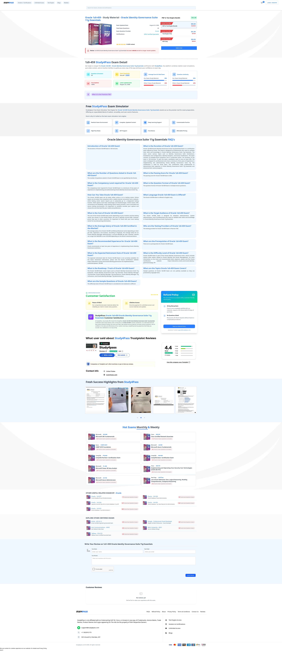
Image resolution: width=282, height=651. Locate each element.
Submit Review (190, 575)
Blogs (59, 3)
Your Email (146, 549)
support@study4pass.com (184, 330)
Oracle (157, 31)
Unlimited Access (39, 3)
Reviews (66, 3)
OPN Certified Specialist (151, 34)
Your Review (95, 555)
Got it (1, 650)
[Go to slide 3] (144, 417)
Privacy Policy (43, 648)
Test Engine (51, 3)
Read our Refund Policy (179, 326)
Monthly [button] (142, 427)
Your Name (94, 549)
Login (269, 2)
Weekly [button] (154, 427)
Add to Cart (179, 48)
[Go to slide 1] (137, 417)
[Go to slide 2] (141, 417)
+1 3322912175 (86, 632)
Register (274, 2)
